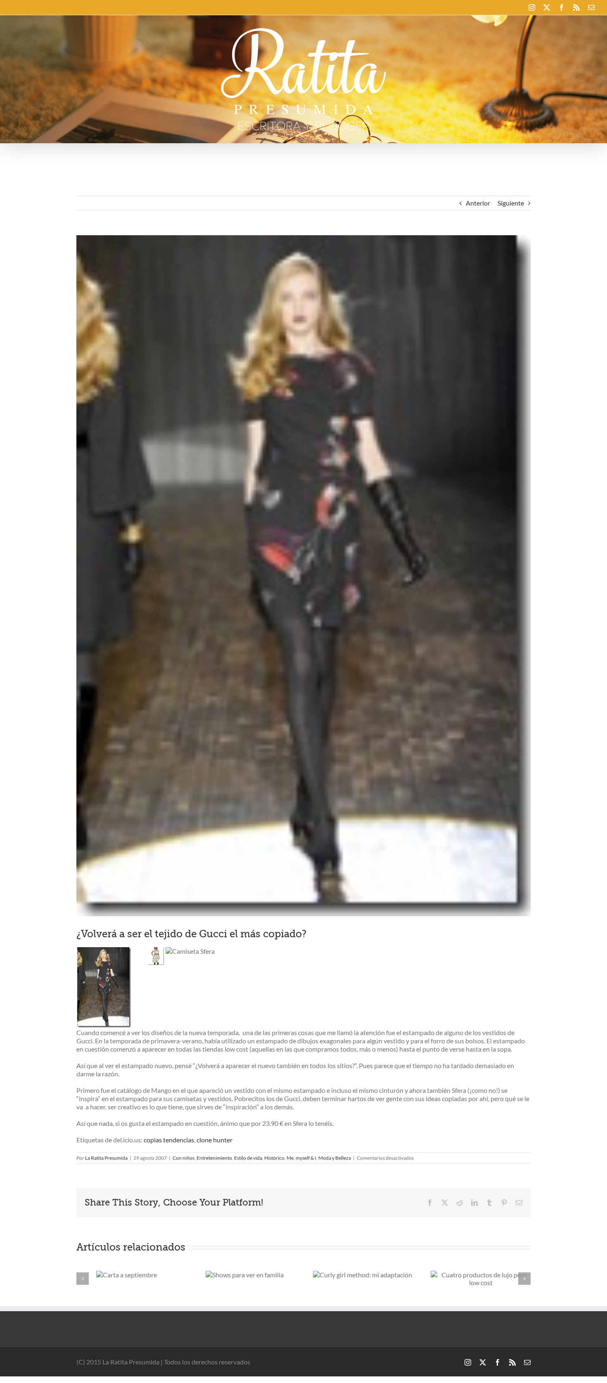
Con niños (183, 1158)
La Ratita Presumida (106, 1158)
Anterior (478, 203)
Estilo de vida (248, 1158)
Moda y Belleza (334, 1158)
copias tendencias (169, 1140)
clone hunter (214, 1140)
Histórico (274, 1158)
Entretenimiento (214, 1158)
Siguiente (511, 203)
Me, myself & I (301, 1158)
